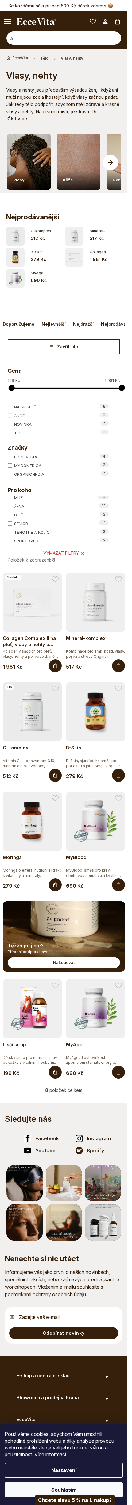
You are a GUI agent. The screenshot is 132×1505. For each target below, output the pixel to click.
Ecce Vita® (60, 454)
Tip (60, 430)
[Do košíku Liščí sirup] (55, 1069)
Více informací (50, 1454)
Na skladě (60, 404)
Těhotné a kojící (60, 530)
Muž (60, 495)
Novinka (60, 421)
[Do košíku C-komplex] (55, 773)
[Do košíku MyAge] (118, 1069)
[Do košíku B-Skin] (118, 773)
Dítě (60, 512)
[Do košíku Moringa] (55, 882)
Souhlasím (63, 1490)
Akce (60, 413)
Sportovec (60, 538)
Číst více (17, 119)
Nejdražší (83, 321)
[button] (110, 161)
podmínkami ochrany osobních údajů (45, 1292)
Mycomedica (60, 463)
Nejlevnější (54, 321)
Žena (60, 504)
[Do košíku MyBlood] (118, 882)
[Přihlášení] (105, 21)
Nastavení (63, 1470)
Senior (60, 521)
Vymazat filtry (61, 550)
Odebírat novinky (64, 1330)
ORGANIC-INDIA (60, 471)
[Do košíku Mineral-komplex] (118, 663)
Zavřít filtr (68, 344)
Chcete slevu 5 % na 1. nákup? (75, 1500)
